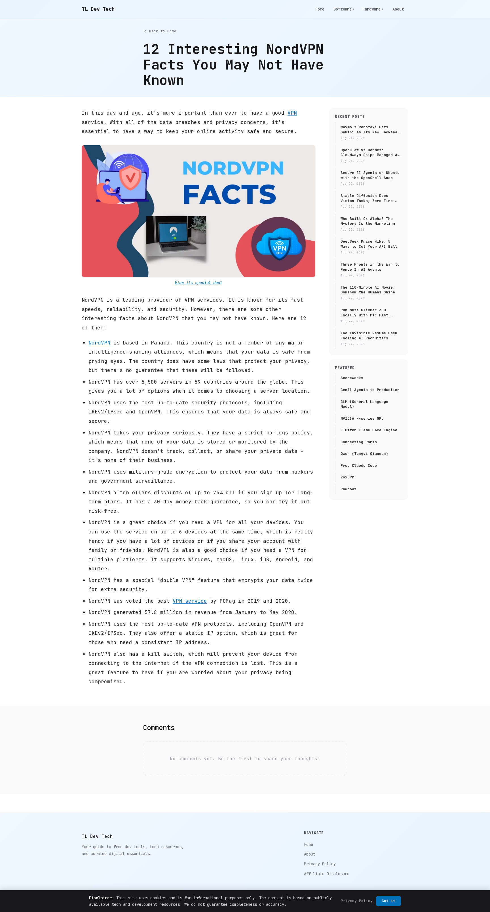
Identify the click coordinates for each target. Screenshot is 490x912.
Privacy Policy (320, 863)
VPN (292, 113)
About (398, 9)
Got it (388, 900)
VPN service (190, 601)
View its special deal (198, 282)
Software (343, 9)
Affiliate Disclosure (326, 873)
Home (319, 9)
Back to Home (162, 31)
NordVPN (99, 342)
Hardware (372, 9)
